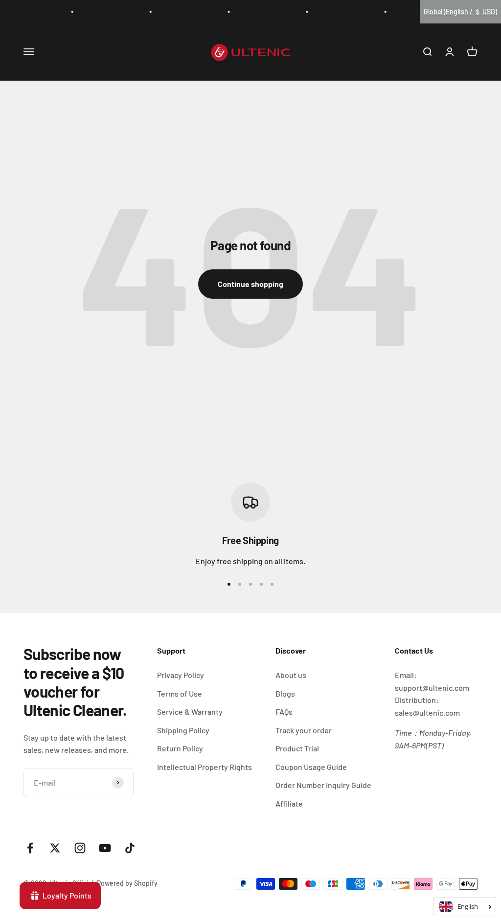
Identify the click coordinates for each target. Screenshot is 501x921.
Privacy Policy (180, 675)
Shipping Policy (183, 730)
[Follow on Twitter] (55, 848)
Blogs (285, 693)
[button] (460, 11)
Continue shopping (250, 283)
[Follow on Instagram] (80, 848)
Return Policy (180, 748)
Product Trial (297, 748)
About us (290, 675)
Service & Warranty (190, 711)
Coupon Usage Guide (311, 766)
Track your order (303, 730)
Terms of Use (179, 693)
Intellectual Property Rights (204, 766)
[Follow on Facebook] (30, 848)
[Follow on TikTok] (130, 848)
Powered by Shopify (127, 883)
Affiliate (289, 803)
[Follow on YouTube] (105, 848)
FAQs (284, 711)
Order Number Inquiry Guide (323, 784)
